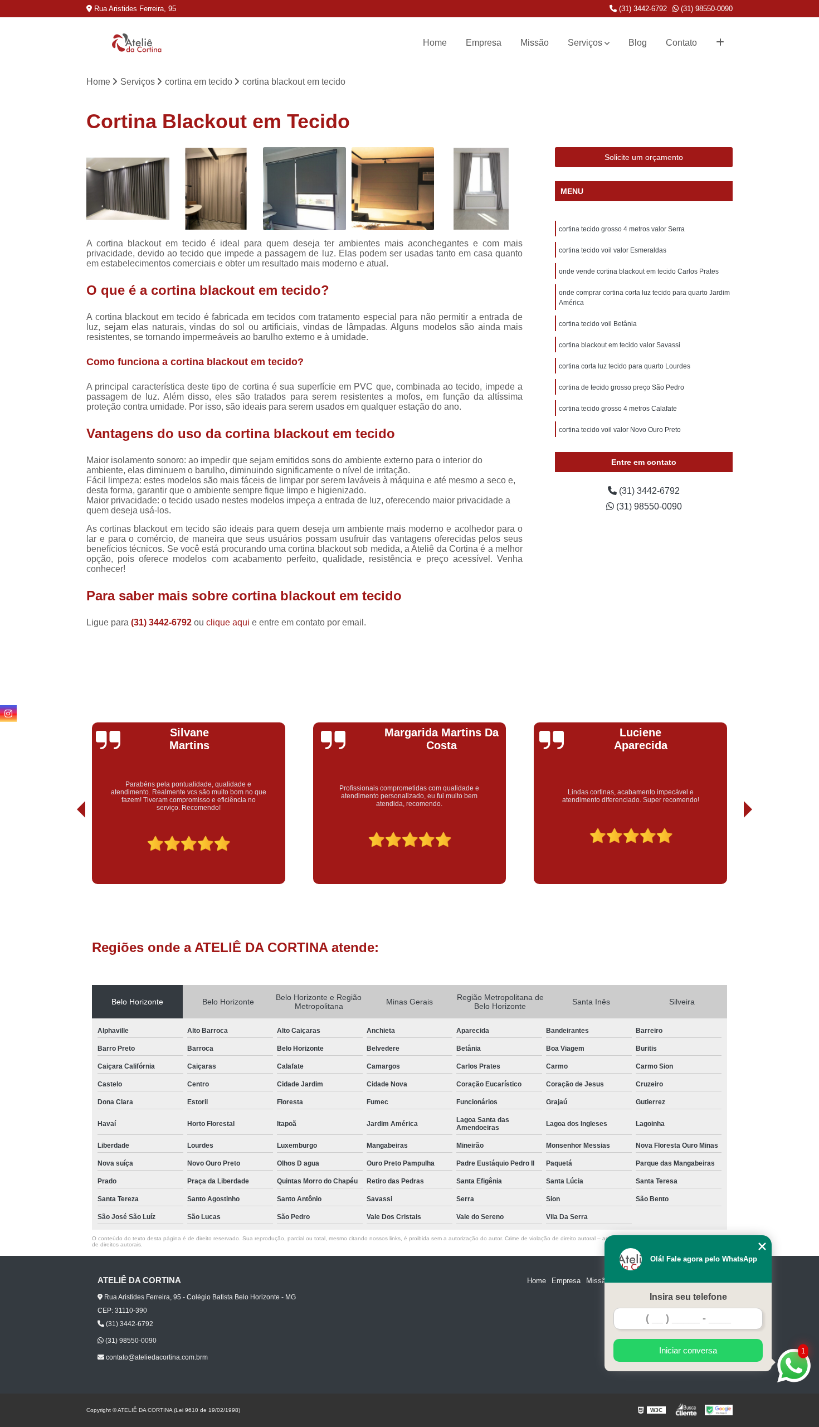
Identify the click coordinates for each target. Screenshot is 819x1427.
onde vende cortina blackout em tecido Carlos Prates (639, 271)
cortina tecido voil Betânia (598, 324)
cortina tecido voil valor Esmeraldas (612, 250)
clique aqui (228, 622)
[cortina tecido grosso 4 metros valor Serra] (127, 188)
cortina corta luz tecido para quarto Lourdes (624, 366)
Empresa (483, 42)
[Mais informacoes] (720, 43)
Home (435, 42)
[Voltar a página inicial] (136, 42)
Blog (637, 42)
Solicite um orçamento (643, 157)
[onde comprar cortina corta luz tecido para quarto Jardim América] (393, 188)
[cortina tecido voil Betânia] (481, 188)
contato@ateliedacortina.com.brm (156, 1357)
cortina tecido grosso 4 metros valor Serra (622, 229)
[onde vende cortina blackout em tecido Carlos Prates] (304, 188)
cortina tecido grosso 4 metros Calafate (618, 408)
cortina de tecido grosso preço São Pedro (621, 387)
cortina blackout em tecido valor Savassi (619, 345)
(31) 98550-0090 (706, 8)
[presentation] (65, 852)
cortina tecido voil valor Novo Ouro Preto (620, 430)
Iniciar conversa (688, 1350)
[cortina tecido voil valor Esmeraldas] (216, 188)
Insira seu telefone (688, 1297)
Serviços (585, 42)
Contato (681, 42)
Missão (534, 42)
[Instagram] (8, 713)
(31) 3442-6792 (642, 8)
